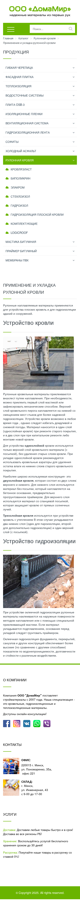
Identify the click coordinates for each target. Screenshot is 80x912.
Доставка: (9, 830)
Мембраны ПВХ (17, 260)
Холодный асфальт (21, 151)
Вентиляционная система (27, 123)
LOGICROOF (19, 233)
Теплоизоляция (18, 86)
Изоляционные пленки (24, 114)
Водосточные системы (24, 95)
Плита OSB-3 (15, 104)
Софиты (12, 142)
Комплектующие (24, 223)
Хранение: (10, 841)
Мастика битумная (21, 242)
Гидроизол (19, 205)
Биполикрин (20, 178)
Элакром (18, 187)
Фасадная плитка (19, 77)
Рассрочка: (10, 852)
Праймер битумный (21, 251)
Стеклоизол (20, 196)
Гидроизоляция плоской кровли (37, 214)
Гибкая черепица (19, 67)
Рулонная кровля (20, 160)
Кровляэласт (21, 169)
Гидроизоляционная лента (28, 132)
